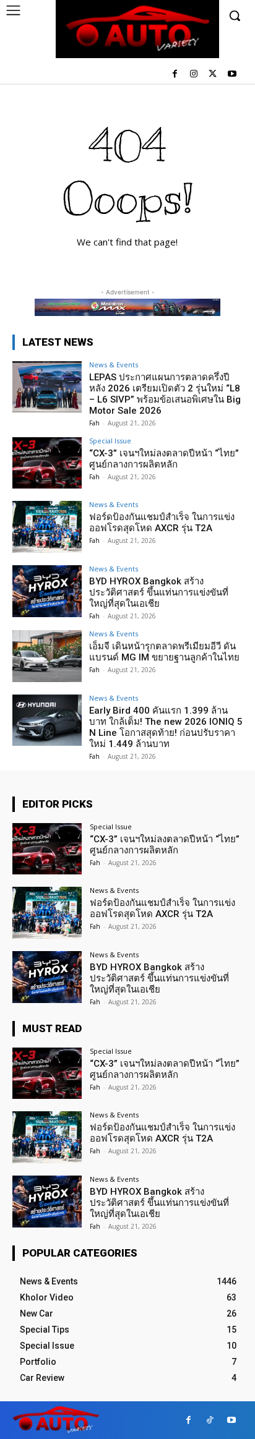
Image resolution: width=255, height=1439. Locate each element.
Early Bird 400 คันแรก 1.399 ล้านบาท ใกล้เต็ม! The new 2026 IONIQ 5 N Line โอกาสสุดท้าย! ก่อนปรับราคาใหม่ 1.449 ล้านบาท (166, 727)
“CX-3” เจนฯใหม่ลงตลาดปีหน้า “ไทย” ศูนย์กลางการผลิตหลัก (164, 459)
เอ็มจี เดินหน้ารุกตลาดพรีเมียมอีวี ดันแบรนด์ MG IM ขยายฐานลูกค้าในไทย (164, 652)
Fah (94, 423)
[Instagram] (194, 74)
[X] (212, 74)
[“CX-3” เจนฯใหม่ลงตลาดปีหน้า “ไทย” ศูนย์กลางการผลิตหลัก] (47, 463)
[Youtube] (231, 74)
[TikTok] (210, 1420)
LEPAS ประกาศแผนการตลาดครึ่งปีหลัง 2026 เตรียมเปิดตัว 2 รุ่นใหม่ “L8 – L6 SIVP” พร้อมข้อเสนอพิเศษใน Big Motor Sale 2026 (165, 394)
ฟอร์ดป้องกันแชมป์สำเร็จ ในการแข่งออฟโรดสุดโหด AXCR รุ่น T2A (162, 522)
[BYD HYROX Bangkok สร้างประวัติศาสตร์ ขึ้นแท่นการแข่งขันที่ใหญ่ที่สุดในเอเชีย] (47, 591)
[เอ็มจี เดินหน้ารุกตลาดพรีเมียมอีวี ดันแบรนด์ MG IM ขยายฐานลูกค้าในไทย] (47, 656)
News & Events (113, 364)
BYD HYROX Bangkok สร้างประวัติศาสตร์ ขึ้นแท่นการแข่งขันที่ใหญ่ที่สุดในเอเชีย (158, 592)
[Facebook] (174, 74)
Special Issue (110, 440)
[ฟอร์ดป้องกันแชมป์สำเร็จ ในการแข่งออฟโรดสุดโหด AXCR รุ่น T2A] (47, 527)
